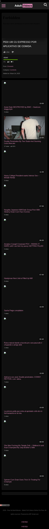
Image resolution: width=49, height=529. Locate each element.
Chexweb (10, 66)
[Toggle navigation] (3, 5)
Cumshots (13, 70)
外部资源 (24, 522)
